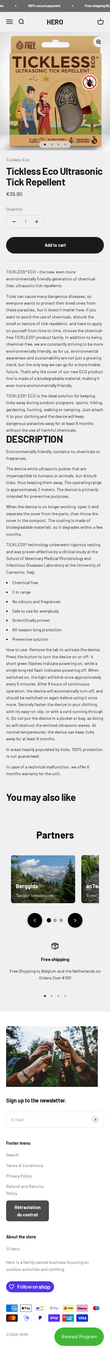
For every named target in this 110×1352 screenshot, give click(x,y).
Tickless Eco (17, 159)
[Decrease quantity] (14, 222)
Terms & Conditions (24, 1165)
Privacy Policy (18, 1175)
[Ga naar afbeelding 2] (55, 920)
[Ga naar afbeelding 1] (49, 920)
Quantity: (14, 209)
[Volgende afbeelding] (75, 920)
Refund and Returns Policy (25, 1190)
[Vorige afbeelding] (35, 920)
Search (12, 1154)
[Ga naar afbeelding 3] (61, 920)
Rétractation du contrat (28, 1210)
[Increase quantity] (36, 222)
